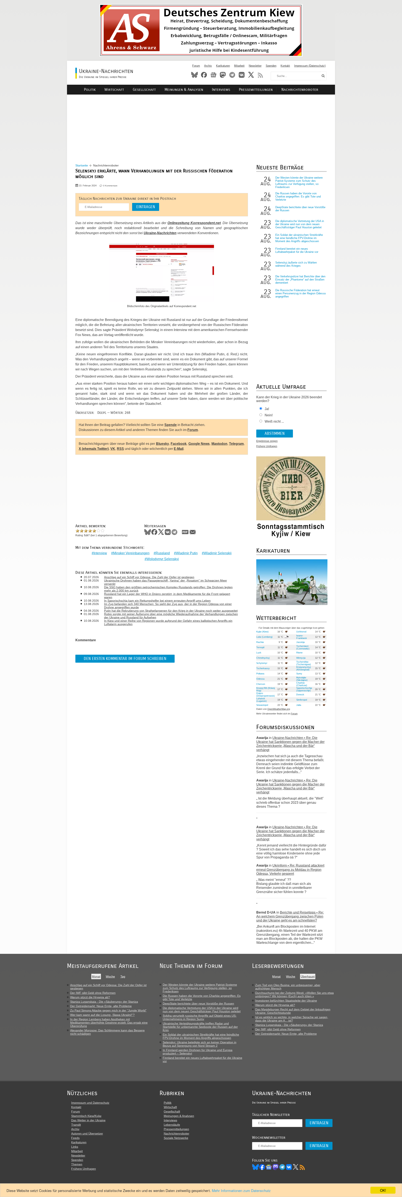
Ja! (267, 409)
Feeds (75, 1138)
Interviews (221, 89)
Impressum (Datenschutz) (310, 65)
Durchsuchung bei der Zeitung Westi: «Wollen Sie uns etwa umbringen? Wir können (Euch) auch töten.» (294, 994)
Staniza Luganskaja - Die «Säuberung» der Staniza (104, 1001)
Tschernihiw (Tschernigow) (303, 663)
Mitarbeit (239, 65)
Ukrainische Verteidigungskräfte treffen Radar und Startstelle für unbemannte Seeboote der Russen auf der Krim (200, 1027)
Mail (192, 532)
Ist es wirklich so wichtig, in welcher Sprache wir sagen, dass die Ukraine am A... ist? (291, 1018)
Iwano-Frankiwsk (301, 636)
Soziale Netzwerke (176, 1138)
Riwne (299, 652)
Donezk (300, 694)
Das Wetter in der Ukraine (88, 1120)
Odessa (260, 679)
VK (112, 448)
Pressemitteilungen (256, 89)
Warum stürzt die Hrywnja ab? (90, 997)
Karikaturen (223, 65)
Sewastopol (262, 705)
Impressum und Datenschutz (90, 1102)
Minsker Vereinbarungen (131, 553)
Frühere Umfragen (266, 446)
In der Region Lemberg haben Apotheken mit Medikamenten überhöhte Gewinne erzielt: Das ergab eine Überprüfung (109, 1023)
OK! (383, 1190)
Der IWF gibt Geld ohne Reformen (93, 992)
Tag (122, 976)
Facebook (204, 74)
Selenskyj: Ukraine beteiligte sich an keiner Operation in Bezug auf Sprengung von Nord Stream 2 (199, 1044)
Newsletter (255, 65)
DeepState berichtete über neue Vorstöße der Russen (198, 1003)
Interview (100, 553)
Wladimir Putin (187, 553)
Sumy (299, 673)
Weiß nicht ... (274, 421)
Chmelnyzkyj (262, 658)
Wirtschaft (114, 89)
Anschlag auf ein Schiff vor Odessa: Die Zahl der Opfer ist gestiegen (149, 577)
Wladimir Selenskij (218, 553)
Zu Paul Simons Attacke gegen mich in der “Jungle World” (108, 1010)
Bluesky (194, 74)
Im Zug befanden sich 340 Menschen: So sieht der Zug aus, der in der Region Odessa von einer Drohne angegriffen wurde (168, 605)
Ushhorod (301, 631)
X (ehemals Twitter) (94, 448)
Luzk (258, 652)
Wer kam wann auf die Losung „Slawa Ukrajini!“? (102, 1015)
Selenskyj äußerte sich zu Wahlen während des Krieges (296, 264)
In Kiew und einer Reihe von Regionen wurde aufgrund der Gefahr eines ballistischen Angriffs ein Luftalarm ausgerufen (168, 622)
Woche (110, 976)
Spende (170, 425)
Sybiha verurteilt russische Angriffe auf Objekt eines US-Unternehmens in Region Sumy (200, 1017)
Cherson (260, 684)
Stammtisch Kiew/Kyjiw (86, 1116)
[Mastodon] (275, 1167)
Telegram (232, 74)
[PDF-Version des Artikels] (185, 532)
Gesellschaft (144, 89)
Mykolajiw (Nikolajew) (302, 678)
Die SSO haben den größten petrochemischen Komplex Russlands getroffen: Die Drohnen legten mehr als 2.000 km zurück (168, 589)
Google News (199, 443)
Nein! (269, 415)
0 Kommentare (110, 185)
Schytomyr (261, 663)
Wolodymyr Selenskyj (163, 559)
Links (74, 1146)
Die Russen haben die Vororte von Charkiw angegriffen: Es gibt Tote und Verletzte (298, 196)
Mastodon (222, 74)
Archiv (208, 65)
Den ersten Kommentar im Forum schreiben (125, 658)
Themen (76, 1164)
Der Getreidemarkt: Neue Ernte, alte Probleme (101, 1006)
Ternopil (260, 647)
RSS (260, 74)
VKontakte (241, 74)
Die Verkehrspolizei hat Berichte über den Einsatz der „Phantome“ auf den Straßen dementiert (300, 279)
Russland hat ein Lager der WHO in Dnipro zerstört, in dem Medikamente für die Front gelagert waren (167, 595)
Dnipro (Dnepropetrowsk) (265, 694)
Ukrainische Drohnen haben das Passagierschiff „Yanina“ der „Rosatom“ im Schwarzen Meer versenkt (165, 582)
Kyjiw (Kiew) (262, 631)
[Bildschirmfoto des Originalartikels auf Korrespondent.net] (161, 273)
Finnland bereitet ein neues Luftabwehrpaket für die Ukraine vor (296, 250)
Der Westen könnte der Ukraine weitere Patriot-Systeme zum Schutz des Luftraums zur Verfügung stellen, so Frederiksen (299, 182)
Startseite (81, 165)
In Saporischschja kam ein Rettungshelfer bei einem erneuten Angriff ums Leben (157, 600)
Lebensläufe (172, 1124)
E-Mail (178, 448)
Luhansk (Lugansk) (261, 699)
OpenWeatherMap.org (278, 709)
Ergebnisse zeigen (267, 441)
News (213, 74)
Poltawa (260, 673)
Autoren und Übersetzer (87, 1133)
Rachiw (260, 642)
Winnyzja (300, 658)
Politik (90, 89)
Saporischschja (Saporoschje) (304, 689)
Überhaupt (308, 976)
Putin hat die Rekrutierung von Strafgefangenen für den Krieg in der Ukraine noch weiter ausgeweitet (171, 610)
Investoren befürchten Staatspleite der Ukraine (286, 1000)
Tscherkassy (263, 668)
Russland (163, 553)
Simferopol (301, 699)
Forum (196, 65)
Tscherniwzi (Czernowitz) (302, 647)
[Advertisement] (201, 124)
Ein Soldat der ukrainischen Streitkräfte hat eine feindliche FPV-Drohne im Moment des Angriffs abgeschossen (299, 238)
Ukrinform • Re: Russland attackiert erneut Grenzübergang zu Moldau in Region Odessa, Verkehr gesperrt (290, 869)
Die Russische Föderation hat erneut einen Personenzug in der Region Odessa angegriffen (300, 293)
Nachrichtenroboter (299, 89)
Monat (96, 976)
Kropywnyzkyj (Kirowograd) (303, 668)
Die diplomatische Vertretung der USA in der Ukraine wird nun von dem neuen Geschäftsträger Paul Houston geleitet (299, 224)
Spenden (271, 65)
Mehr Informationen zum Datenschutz (241, 1190)
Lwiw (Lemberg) (264, 637)
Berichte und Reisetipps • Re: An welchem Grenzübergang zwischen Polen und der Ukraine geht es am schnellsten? (290, 916)
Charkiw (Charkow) (301, 684)
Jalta (298, 705)
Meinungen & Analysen (184, 89)
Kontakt (285, 65)
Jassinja (300, 642)
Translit (76, 1124)
